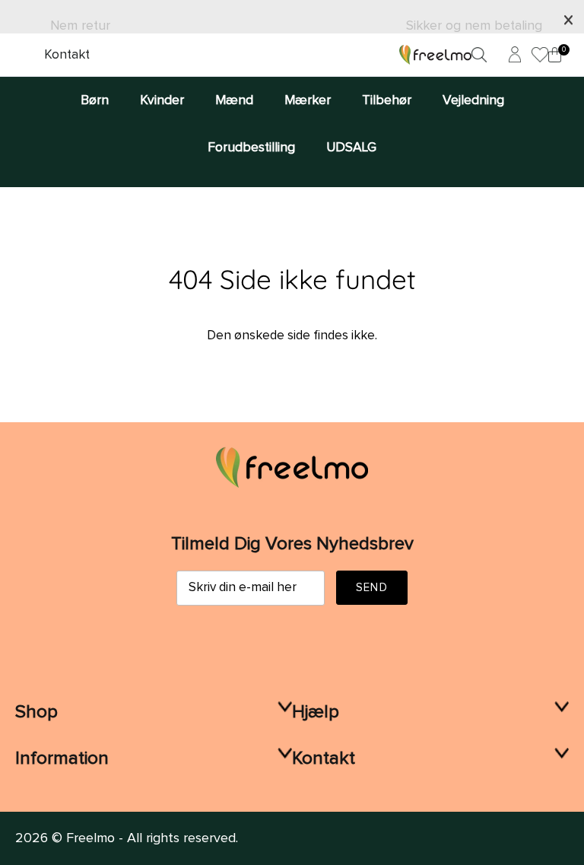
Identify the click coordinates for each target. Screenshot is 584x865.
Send (372, 587)
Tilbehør (386, 100)
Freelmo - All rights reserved (151, 838)
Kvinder (162, 100)
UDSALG (351, 147)
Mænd (234, 100)
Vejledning (473, 100)
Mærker (307, 100)
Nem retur (80, 26)
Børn (95, 100)
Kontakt (67, 55)
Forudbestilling (251, 147)
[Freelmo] (435, 54)
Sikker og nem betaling (474, 26)
